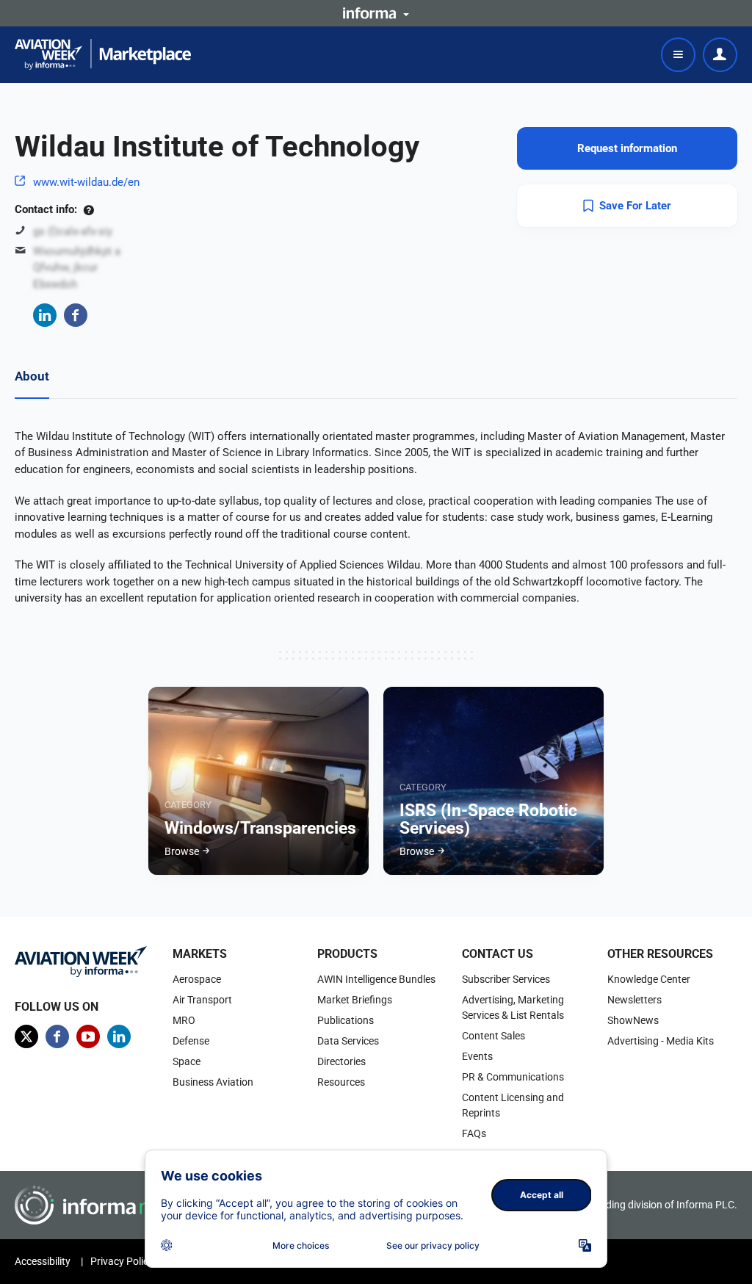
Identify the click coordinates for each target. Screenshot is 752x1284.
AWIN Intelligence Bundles (376, 979)
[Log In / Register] (720, 54)
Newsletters (634, 1000)
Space (186, 1061)
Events (477, 1056)
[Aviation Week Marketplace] (103, 54)
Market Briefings (354, 1000)
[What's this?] (88, 209)
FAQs (474, 1133)
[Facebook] (75, 315)
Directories (341, 1061)
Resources (341, 1082)
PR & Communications (513, 1077)
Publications (345, 1020)
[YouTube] (88, 1036)
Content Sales (493, 1036)
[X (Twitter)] (26, 1036)
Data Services (348, 1041)
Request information (627, 148)
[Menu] (678, 54)
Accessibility (42, 1261)
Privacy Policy (121, 1261)
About (32, 376)
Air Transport (202, 1000)
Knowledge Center (648, 979)
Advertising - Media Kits (660, 1041)
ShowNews (633, 1020)
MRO (184, 1020)
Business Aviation (213, 1082)
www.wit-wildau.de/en (86, 182)
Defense (191, 1041)
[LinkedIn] (45, 315)
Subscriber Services (506, 979)
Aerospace (197, 979)
